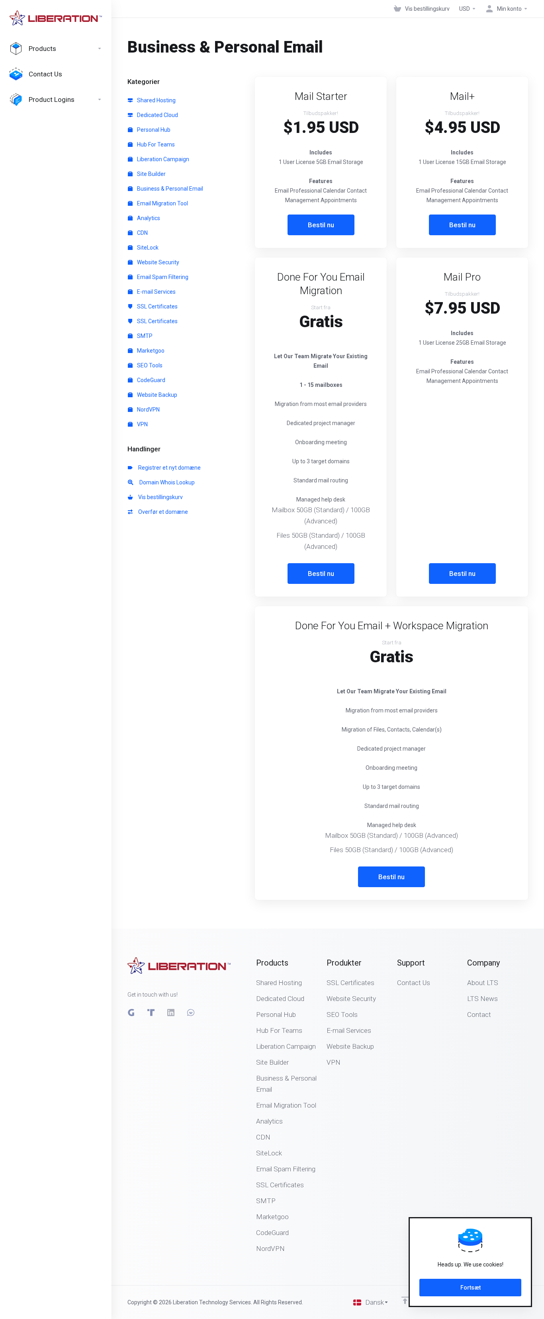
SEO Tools (149, 365)
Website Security (157, 262)
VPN (142, 424)
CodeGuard (150, 380)
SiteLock (147, 247)
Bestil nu (321, 225)
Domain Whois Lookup (165, 482)
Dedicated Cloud (157, 115)
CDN (142, 233)
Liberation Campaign (162, 159)
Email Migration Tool (162, 203)
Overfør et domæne (162, 512)
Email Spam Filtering (162, 277)
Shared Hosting (156, 100)
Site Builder (151, 174)
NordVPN (148, 409)
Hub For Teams (155, 144)
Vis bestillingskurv (159, 497)
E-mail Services (156, 292)
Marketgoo (150, 350)
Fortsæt (470, 1287)
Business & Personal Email (169, 188)
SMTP (144, 336)
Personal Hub (153, 130)
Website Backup (156, 395)
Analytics (148, 218)
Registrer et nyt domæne (168, 467)
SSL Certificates (157, 306)
